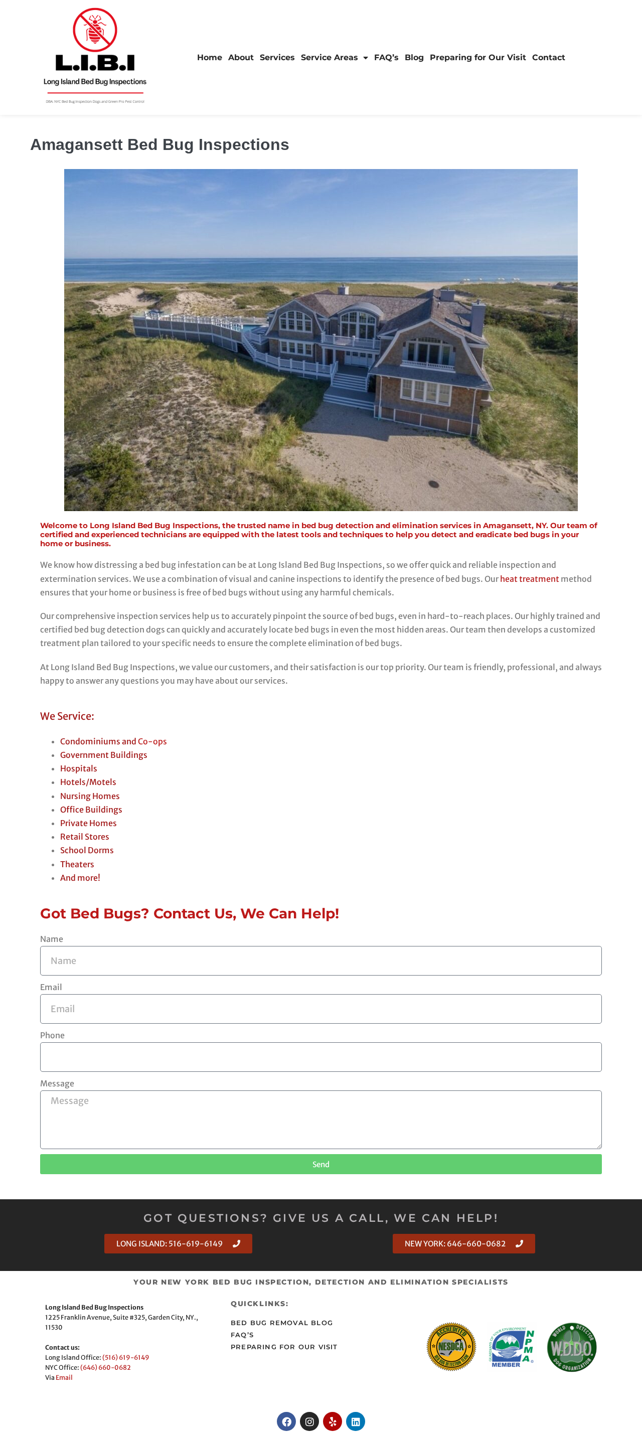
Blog (414, 57)
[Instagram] (309, 1421)
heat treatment (529, 579)
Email (51, 987)
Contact (548, 57)
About (241, 57)
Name (51, 939)
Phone (52, 1035)
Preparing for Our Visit (478, 57)
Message (57, 1083)
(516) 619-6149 (125, 1357)
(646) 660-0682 (105, 1367)
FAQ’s (386, 57)
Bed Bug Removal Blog (282, 1323)
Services (277, 57)
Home (209, 57)
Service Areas (329, 57)
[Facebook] (286, 1421)
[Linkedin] (355, 1421)
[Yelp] (332, 1421)
